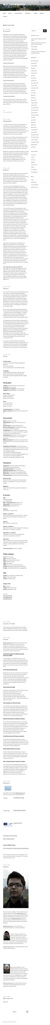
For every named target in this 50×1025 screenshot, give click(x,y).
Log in (32, 179)
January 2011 (33, 80)
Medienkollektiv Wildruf (20, 810)
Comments (33, 154)
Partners (6, 783)
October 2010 (34, 85)
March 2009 (33, 127)
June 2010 (33, 92)
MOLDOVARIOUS (14, 4)
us (21, 854)
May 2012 (33, 68)
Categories (27, 13)
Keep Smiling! (34, 46)
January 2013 (34, 63)
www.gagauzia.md (7, 597)
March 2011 (33, 78)
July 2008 (33, 147)
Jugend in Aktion (18, 823)
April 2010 (33, 97)
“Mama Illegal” (34, 49)
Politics (6, 170)
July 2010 (33, 90)
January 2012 (34, 70)
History (6, 288)
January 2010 (34, 105)
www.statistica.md (7, 595)
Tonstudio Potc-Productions (10, 835)
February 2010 (34, 102)
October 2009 (34, 112)
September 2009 (35, 115)
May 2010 (33, 95)
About (9, 13)
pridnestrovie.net (7, 598)
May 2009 (33, 122)
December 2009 (34, 107)
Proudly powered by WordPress (9, 1021)
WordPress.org (34, 187)
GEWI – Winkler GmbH (8, 838)
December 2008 (34, 134)
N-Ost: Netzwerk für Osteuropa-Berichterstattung (15, 848)
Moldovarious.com (7, 642)
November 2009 (34, 110)
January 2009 (34, 132)
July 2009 (33, 117)
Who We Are (8, 998)
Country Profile (18, 13)
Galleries (42, 13)
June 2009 (33, 120)
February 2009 (34, 129)
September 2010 (34, 88)
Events (5, 639)
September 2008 (35, 142)
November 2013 (34, 60)
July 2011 (33, 75)
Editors (6, 867)
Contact (5, 16)
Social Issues (34, 169)
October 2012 (34, 65)
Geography (7, 121)
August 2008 (34, 144)
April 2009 (33, 124)
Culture (35, 13)
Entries (33, 182)
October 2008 (34, 139)
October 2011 (34, 73)
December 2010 (34, 83)
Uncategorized (34, 172)
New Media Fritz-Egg (19, 797)
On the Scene (34, 164)
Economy (6, 31)
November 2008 (34, 137)
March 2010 (33, 100)
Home (4, 13)
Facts (5, 356)
